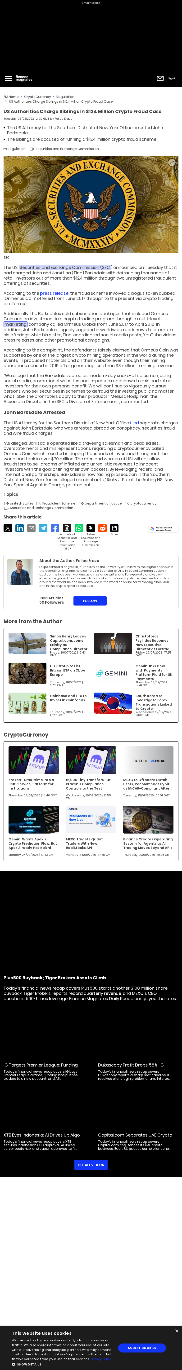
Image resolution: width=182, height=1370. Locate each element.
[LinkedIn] (19, 528)
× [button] (176, 1331)
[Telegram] (43, 528)
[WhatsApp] (79, 528)
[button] (62, 1363)
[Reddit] (102, 528)
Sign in (172, 78)
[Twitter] (8, 528)
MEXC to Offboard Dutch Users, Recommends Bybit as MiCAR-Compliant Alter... (147, 784)
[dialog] (91, 1348)
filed (134, 423)
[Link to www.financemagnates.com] (27, 643)
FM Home (11, 96)
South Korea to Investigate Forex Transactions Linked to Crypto (154, 702)
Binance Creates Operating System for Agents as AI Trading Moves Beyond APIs (148, 843)
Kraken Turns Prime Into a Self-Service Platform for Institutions (31, 784)
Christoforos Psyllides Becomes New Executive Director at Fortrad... (154, 642)
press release (54, 293)
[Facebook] (55, 528)
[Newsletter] (160, 78)
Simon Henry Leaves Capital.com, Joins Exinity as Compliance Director (68, 642)
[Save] (114, 530)
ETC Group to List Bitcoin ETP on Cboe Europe (67, 670)
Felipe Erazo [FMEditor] (64, 119)
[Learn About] (67, 537)
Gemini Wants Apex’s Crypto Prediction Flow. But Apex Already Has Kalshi (33, 843)
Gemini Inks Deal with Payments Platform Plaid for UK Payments (154, 672)
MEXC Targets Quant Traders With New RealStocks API (84, 843)
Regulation (65, 96)
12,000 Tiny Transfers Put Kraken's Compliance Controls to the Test (88, 784)
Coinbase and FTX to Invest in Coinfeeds (68, 698)
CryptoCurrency (37, 96)
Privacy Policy (101, 1359)
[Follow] (90, 535)
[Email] (31, 528)
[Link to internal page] (20, 572)
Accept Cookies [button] (142, 1348)
